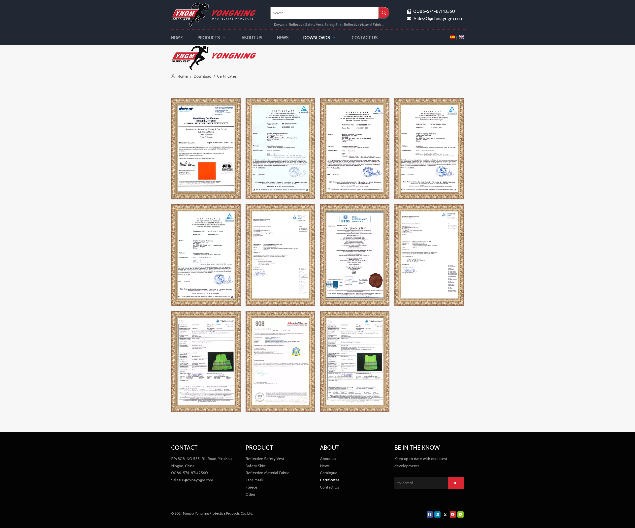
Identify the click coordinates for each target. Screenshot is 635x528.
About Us (328, 458)
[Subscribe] (456, 483)
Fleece (251, 487)
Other (250, 494)
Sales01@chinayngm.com (435, 18)
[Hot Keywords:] (383, 12)
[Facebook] (430, 514)
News (325, 466)
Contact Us (329, 487)
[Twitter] (445, 514)
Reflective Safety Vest (265, 458)
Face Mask (254, 480)
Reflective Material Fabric (267, 472)
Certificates (330, 480)
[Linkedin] (437, 514)
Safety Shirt (256, 466)
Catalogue (328, 472)
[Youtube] (453, 514)
